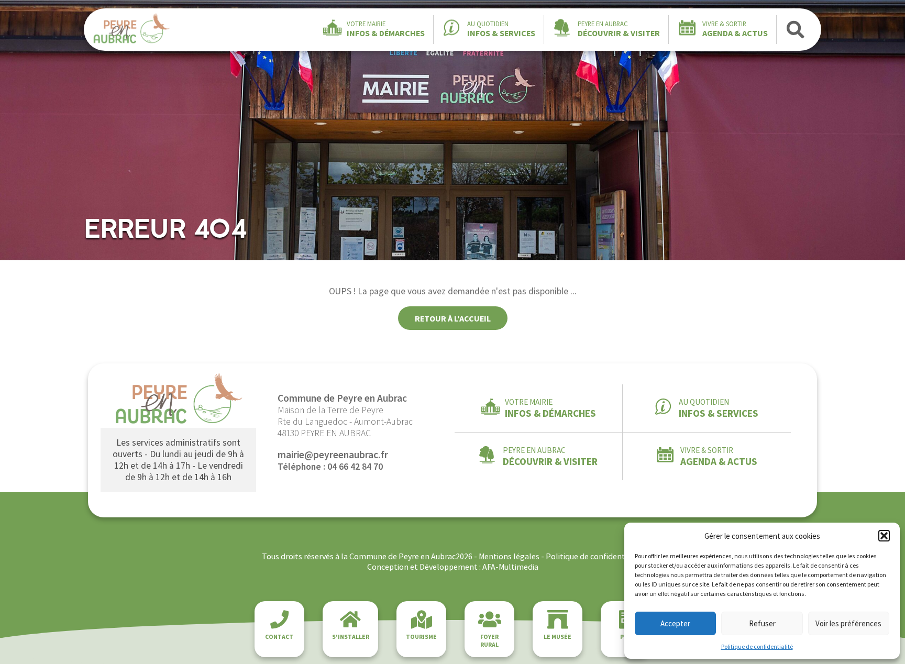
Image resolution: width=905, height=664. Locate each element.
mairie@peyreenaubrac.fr (333, 454)
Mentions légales (509, 556)
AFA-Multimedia (510, 566)
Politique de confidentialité (757, 646)
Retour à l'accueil (453, 318)
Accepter (675, 623)
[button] (884, 535)
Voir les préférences (848, 623)
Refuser (762, 623)
